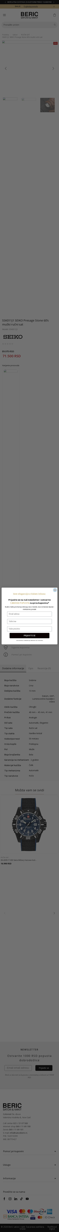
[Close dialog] (55, 589)
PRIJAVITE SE (29, 635)
